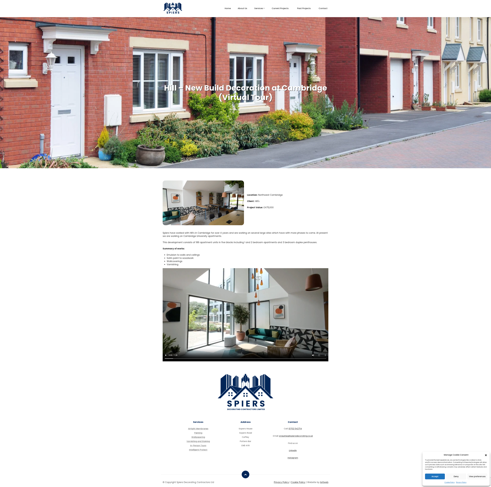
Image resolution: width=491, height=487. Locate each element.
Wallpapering (198, 437)
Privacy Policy (461, 482)
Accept (435, 476)
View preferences (477, 476)
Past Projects (304, 8)
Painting (198, 432)
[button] (486, 455)
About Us (242, 8)
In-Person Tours (198, 445)
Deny (456, 476)
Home (228, 8)
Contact (323, 8)
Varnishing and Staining (198, 441)
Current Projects (280, 8)
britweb (324, 482)
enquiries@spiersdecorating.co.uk (296, 435)
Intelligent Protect (198, 449)
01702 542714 (295, 428)
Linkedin (293, 450)
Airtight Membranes (198, 428)
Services (258, 8)
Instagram (293, 457)
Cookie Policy (449, 482)
